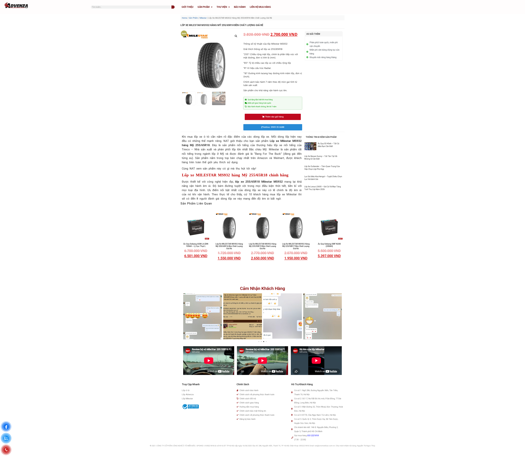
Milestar (203, 18)
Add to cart (195, 264)
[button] (273, 117)
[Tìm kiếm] (173, 7)
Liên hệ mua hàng (260, 6)
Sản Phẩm (203, 6)
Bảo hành (240, 6)
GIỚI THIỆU (187, 6)
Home (184, 18)
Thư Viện (221, 6)
